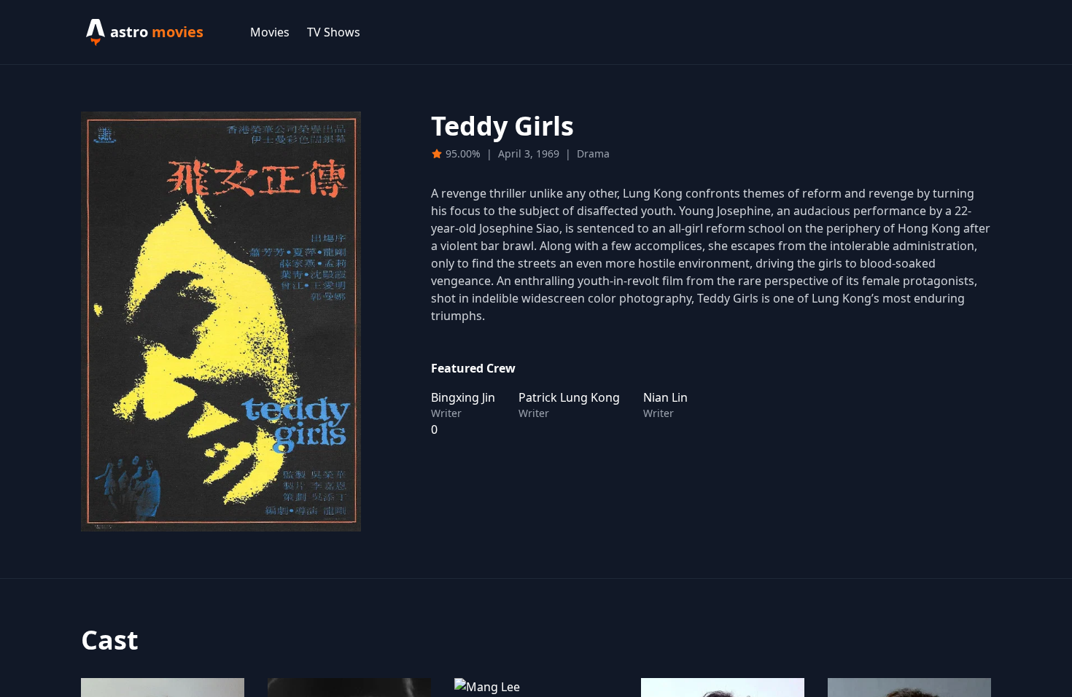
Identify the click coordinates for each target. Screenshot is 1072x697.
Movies (270, 32)
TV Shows (333, 32)
